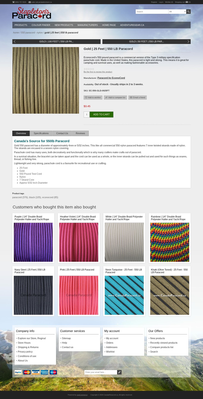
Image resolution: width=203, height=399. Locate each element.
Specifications (41, 133)
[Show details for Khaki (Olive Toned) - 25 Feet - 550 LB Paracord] (169, 295)
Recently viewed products (163, 343)
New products (157, 338)
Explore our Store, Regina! (32, 338)
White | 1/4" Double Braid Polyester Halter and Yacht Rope (124, 218)
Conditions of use (27, 356)
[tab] (21, 133)
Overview (21, 133)
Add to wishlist (94, 97)
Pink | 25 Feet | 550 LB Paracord (77, 269)
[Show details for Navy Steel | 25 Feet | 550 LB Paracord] (33, 295)
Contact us (67, 347)
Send (119, 372)
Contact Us (62, 133)
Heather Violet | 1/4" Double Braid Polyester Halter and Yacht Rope (78, 218)
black (32, 197)
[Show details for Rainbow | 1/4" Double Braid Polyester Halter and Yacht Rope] (169, 242)
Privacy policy (25, 351)
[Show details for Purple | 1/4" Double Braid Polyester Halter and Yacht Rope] (33, 242)
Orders (109, 343)
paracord (17, 197)
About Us (23, 360)
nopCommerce (82, 395)
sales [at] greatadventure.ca (42, 2)
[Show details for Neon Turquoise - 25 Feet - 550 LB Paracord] (124, 295)
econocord (48, 197)
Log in (161, 2)
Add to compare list (116, 97)
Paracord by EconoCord (111, 78)
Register (154, 2)
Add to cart (101, 114)
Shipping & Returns (28, 347)
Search (188, 11)
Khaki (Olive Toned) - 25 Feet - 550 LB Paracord (169, 271)
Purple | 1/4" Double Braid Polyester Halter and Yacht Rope (32, 218)
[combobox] (161, 11)
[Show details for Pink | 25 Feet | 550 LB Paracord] (78, 295)
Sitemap (66, 338)
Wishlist (110, 351)
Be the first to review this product (98, 72)
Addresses (111, 347)
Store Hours (24, 343)
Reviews (80, 133)
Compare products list (161, 347)
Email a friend (139, 97)
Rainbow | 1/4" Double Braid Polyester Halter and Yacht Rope (168, 218)
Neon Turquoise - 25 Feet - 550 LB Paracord (124, 271)
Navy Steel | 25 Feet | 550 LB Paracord (30, 271)
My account (112, 338)
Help (64, 343)
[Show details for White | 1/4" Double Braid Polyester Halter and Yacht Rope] (124, 242)
